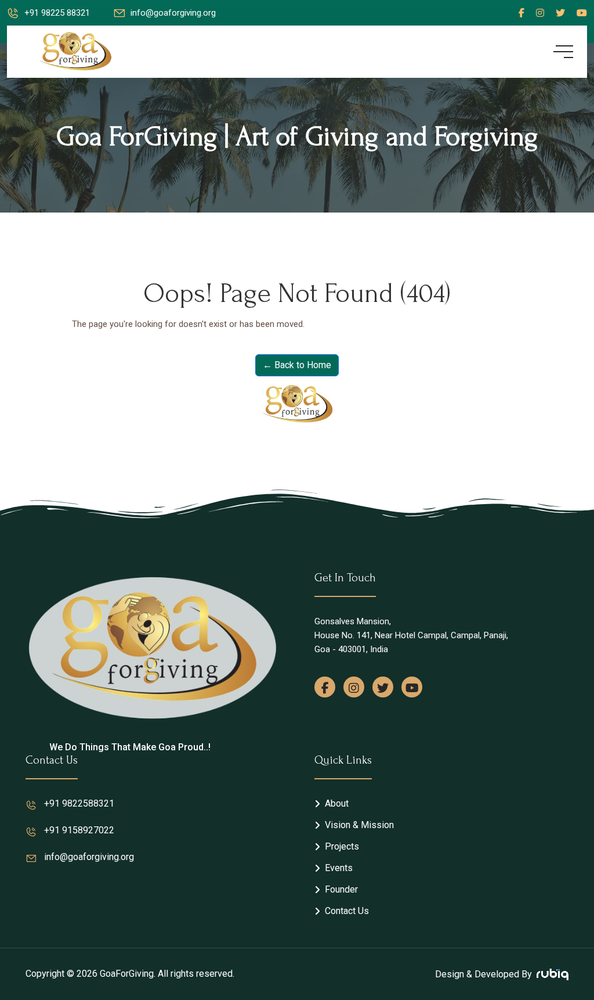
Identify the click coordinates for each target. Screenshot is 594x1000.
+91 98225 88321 (57, 13)
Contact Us (347, 910)
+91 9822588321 (79, 803)
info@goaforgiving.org (173, 13)
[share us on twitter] (560, 12)
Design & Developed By (483, 974)
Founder (341, 889)
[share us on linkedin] (582, 12)
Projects (342, 846)
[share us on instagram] (353, 687)
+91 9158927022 (79, 830)
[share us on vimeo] (540, 12)
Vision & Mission (359, 824)
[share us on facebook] (521, 12)
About (337, 803)
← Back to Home (297, 364)
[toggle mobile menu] (563, 51)
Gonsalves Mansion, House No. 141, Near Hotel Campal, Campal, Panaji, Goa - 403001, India (411, 635)
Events (339, 867)
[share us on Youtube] (411, 687)
